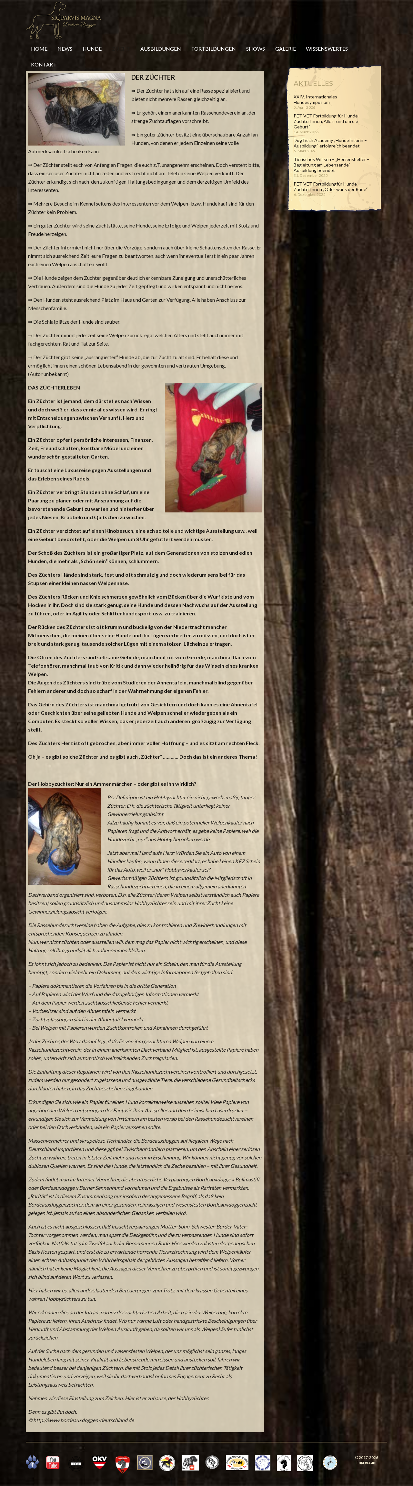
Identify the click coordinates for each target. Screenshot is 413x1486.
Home (39, 48)
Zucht (121, 48)
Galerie (285, 48)
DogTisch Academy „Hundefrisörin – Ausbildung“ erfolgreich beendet (330, 142)
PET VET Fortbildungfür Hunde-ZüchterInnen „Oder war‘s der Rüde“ (331, 186)
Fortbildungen (213, 48)
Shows (255, 48)
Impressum (367, 1462)
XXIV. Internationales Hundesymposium (315, 99)
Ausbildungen (160, 48)
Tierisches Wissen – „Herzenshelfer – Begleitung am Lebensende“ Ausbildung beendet (331, 165)
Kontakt (44, 64)
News (64, 48)
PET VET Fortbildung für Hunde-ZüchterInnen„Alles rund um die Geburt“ (326, 121)
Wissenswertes (327, 48)
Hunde (92, 48)
